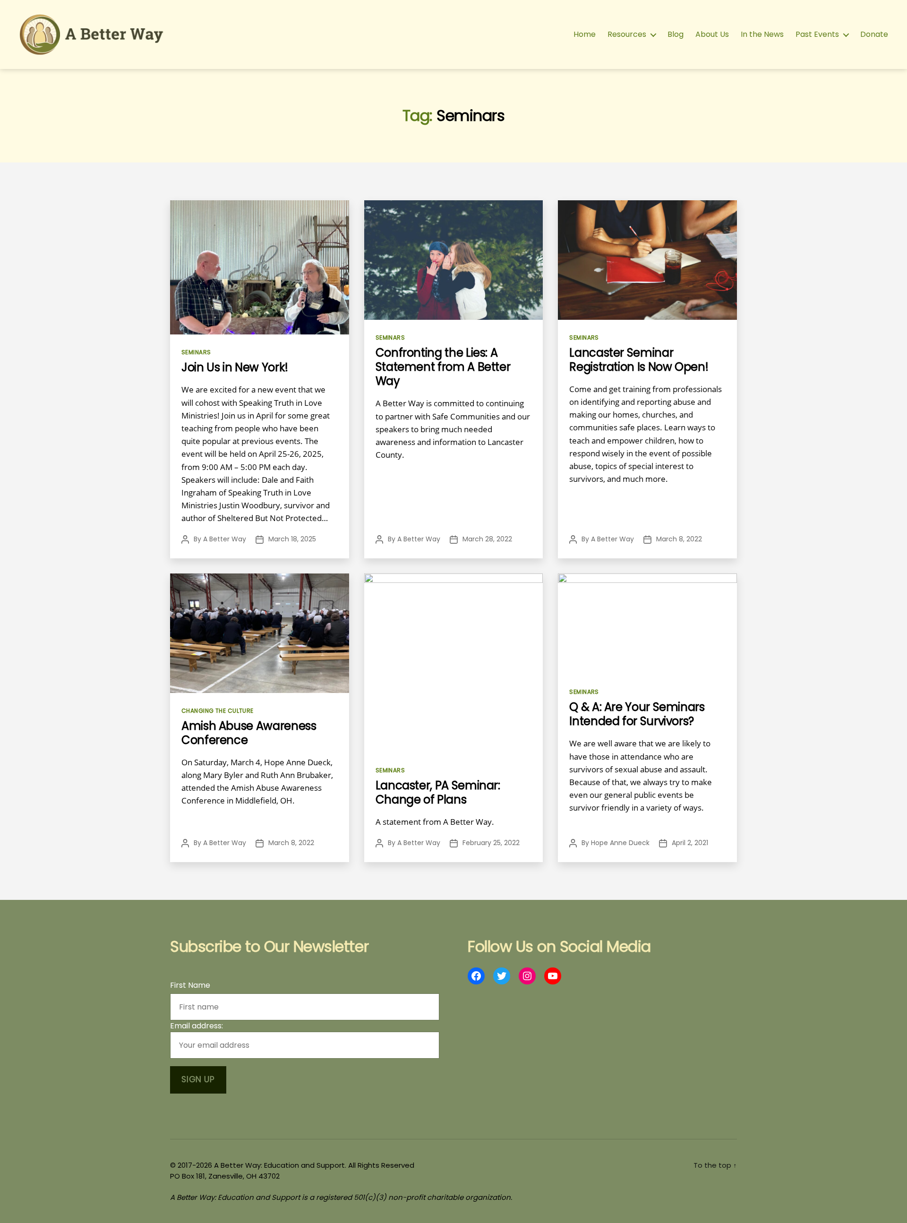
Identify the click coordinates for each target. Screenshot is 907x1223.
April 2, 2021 (690, 842)
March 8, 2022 (679, 539)
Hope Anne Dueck (620, 842)
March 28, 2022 (487, 539)
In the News (762, 34)
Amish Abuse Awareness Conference (248, 733)
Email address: (196, 1025)
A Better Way (224, 539)
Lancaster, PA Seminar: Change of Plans (438, 792)
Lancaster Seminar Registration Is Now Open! (640, 360)
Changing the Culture (217, 710)
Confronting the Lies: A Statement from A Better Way (443, 367)
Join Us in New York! (234, 367)
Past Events (817, 34)
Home (584, 34)
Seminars (196, 352)
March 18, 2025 (292, 539)
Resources (627, 34)
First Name (190, 985)
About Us (712, 34)
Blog (675, 34)
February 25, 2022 (491, 842)
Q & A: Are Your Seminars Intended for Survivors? (636, 714)
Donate (874, 34)
